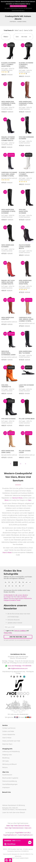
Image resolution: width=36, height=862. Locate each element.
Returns (4, 767)
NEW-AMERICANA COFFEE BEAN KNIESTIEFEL (25, 282)
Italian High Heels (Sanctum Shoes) (17, 825)
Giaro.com (28, 828)
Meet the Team (7, 744)
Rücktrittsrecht (7, 775)
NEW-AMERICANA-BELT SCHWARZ (25, 352)
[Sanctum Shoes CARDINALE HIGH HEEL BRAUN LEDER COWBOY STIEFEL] (27, 305)
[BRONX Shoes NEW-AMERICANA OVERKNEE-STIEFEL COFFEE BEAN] (9, 89)
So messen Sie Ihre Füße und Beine (15, 597)
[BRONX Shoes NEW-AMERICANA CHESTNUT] (9, 305)
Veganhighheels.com (10, 835)
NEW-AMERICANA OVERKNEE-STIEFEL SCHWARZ (8, 211)
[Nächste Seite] (25, 463)
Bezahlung (5, 758)
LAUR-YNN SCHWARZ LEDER (26, 386)
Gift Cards (5, 761)
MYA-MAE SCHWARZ (8, 419)
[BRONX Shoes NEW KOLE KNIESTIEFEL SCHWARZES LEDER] (9, 339)
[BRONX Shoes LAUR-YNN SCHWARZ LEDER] (27, 373)
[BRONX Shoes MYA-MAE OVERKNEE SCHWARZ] (27, 125)
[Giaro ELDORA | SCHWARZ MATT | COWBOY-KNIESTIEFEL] (9, 50)
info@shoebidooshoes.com (19, 668)
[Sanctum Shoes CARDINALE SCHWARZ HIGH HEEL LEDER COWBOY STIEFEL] (9, 160)
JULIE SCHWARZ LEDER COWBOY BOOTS (25, 246)
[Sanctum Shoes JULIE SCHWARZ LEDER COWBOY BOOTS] (27, 233)
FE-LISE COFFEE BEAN (27, 419)
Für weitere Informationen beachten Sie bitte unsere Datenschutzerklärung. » (18, 9)
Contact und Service (8, 728)
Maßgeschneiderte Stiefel (12, 600)
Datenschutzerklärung (9, 781)
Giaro (29, 500)
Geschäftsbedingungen (10, 784)
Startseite (13, 21)
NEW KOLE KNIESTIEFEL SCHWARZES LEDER (8, 353)
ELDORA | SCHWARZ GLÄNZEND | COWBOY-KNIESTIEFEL (26, 65)
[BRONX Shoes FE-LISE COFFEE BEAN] (27, 406)
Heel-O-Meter (7, 552)
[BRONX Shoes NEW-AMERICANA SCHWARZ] (9, 233)
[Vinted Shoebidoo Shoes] (24, 676)
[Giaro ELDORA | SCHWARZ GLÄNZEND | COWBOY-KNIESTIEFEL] (27, 50)
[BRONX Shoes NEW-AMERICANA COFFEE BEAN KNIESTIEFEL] (27, 268)
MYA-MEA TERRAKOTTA (6, 386)
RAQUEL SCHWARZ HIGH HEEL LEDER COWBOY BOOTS (8, 138)
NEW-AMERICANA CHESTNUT (7, 318)
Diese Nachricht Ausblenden (18, 6)
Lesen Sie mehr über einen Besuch (13, 812)
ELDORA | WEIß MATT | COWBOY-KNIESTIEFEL (26, 174)
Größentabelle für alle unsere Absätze (16, 595)
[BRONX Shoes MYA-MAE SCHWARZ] (9, 406)
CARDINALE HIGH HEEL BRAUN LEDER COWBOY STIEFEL (26, 319)
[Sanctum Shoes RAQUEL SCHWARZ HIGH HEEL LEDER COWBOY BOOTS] (9, 125)
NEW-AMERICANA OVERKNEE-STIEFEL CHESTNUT (26, 103)
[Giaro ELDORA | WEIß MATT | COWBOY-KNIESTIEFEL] (27, 160)
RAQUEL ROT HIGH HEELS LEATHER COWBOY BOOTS (8, 282)
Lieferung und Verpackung (11, 751)
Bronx (6, 500)
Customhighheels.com (25, 835)
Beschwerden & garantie (10, 778)
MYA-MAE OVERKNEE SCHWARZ (26, 138)
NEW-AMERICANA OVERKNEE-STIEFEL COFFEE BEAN (8, 103)
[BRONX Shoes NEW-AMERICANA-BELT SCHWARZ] (27, 339)
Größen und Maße (8, 731)
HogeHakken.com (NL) (22, 832)
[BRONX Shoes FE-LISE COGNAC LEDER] (27, 438)
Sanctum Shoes (17, 498)
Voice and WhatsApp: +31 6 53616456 (19, 666)
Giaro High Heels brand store (14, 828)
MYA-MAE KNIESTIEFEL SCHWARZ (23, 211)
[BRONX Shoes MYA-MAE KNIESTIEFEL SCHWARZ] (27, 197)
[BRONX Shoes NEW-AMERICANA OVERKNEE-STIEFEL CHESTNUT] (27, 89)
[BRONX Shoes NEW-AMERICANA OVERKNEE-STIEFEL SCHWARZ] (9, 197)
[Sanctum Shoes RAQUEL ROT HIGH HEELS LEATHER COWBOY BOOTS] (9, 268)
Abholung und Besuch (9, 764)
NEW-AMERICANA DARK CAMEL (7, 451)
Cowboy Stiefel (21, 21)
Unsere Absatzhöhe (8, 734)
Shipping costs (7, 755)
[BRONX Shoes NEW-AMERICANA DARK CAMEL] (9, 438)
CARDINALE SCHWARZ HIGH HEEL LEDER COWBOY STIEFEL (9, 174)
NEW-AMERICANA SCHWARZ (7, 246)
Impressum (6, 787)
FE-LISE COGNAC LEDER (25, 451)
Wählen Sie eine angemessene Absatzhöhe (18, 598)
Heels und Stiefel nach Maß (11, 741)
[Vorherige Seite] (10, 463)
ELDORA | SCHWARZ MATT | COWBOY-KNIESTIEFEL (8, 64)
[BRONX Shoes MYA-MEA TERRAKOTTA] (9, 373)
